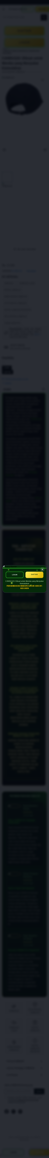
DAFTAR (34, 574)
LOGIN (14, 574)
